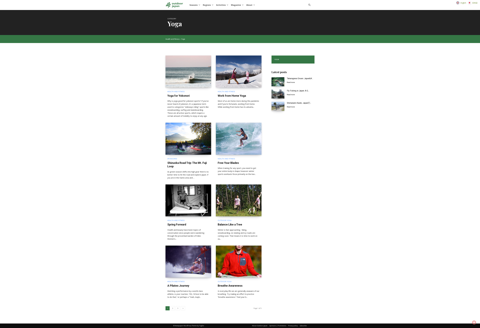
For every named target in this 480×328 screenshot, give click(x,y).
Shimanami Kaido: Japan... (299, 103)
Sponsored (172, 159)
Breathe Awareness (230, 285)
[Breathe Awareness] (239, 262)
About (249, 5)
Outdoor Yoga (225, 220)
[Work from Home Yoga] (239, 72)
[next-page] (183, 308)
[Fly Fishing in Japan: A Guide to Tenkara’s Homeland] (278, 94)
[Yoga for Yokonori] (188, 72)
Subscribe (303, 326)
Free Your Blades (228, 162)
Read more (291, 82)
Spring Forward (176, 224)
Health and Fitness (173, 39)
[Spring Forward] (188, 200)
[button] (309, 5)
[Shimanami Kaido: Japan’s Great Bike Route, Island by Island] (278, 106)
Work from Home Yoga (232, 95)
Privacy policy (293, 326)
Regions (207, 5)
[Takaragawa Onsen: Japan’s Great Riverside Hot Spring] (278, 81)
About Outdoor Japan (259, 326)
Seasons (194, 5)
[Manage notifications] (474, 322)
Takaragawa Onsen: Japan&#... (300, 78)
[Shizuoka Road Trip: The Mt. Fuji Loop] (188, 139)
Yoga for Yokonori (178, 95)
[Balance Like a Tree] (239, 200)
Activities (221, 5)
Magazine (236, 5)
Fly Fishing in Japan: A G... (298, 91)
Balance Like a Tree (230, 224)
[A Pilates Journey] (188, 262)
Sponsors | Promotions (277, 326)
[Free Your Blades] (239, 139)
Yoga (276, 59)
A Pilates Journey (178, 285)
